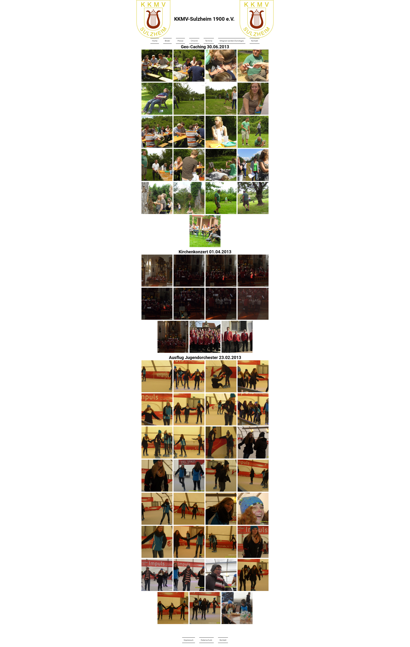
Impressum (188, 640)
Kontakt (254, 41)
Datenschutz (206, 640)
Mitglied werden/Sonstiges (232, 41)
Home (154, 41)
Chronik (194, 41)
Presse (180, 41)
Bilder (167, 41)
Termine (208, 41)
